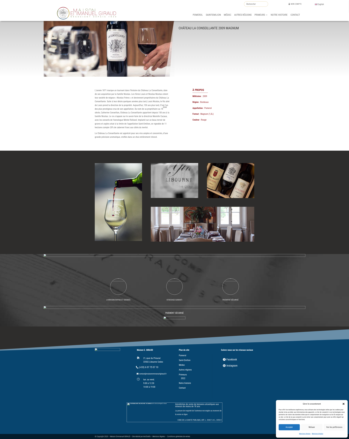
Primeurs (260, 15)
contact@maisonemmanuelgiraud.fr (152, 374)
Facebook (231, 359)
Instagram (231, 365)
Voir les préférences (334, 427)
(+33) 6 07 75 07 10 (148, 367)
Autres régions (243, 15)
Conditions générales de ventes (178, 436)
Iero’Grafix (147, 436)
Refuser (312, 427)
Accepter (289, 427)
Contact (295, 15)
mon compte (296, 4)
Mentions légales (304, 434)
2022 (183, 378)
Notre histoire (279, 15)
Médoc (227, 15)
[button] (343, 403)
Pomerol (198, 15)
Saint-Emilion (213, 15)
